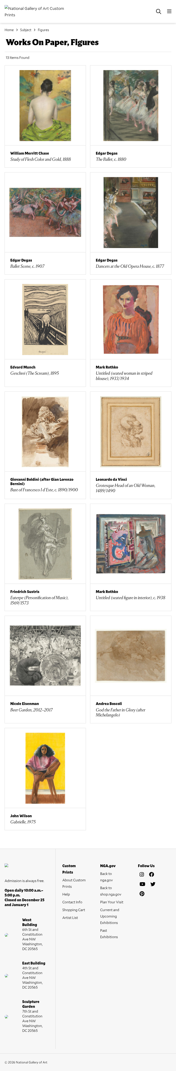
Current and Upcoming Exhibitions (109, 916)
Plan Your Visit (111, 901)
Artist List (70, 917)
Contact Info (72, 901)
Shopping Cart (73, 909)
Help (66, 894)
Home (9, 29)
